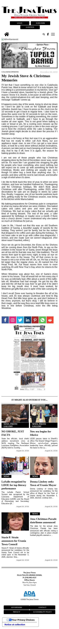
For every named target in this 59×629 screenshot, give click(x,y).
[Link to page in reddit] (50, 319)
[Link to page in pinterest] (35, 319)
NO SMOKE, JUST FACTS (13, 433)
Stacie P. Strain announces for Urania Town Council (14, 541)
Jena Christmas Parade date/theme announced (43, 520)
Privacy (16, 612)
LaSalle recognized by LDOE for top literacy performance (14, 485)
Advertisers (16, 607)
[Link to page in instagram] (12, 319)
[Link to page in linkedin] (27, 319)
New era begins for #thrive (40, 433)
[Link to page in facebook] (5, 319)
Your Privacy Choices (23, 619)
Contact (42, 607)
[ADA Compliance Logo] (29, 597)
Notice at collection (15, 624)
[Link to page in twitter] (20, 319)
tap (52, 34)
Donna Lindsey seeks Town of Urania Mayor (43, 483)
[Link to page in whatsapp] (42, 319)
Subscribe (40, 23)
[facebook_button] (48, 34)
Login (19, 23)
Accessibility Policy (42, 612)
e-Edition (30, 27)
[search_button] (43, 34)
